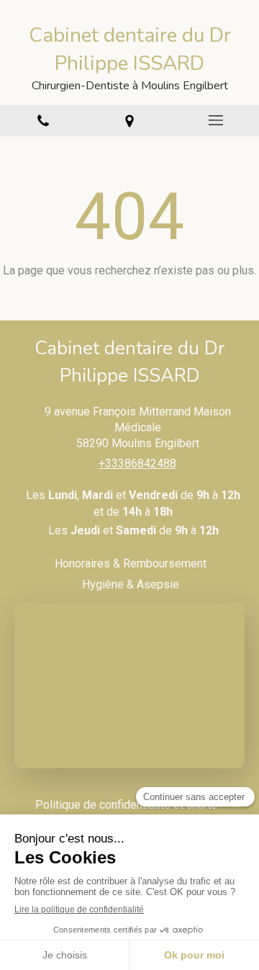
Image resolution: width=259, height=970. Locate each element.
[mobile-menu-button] (216, 120)
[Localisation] (129, 120)
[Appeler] (43, 120)
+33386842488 (137, 463)
